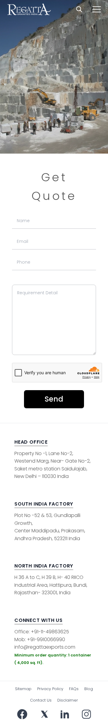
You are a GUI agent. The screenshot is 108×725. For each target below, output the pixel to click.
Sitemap (23, 688)
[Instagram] (86, 714)
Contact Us (41, 700)
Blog (88, 688)
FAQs (74, 688)
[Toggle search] (79, 9)
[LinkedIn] (65, 714)
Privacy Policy (50, 688)
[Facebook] (22, 714)
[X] (44, 714)
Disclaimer (67, 700)
